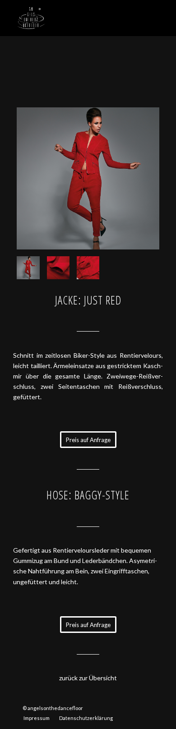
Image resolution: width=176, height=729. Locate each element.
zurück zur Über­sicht (88, 678)
